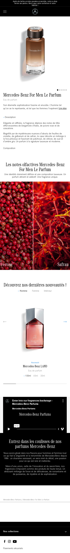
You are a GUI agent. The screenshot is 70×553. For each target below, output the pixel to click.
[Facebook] (4, 541)
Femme (35, 291)
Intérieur (48, 291)
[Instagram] (9, 541)
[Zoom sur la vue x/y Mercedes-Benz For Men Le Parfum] (35, 86)
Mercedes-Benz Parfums (12, 499)
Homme (23, 291)
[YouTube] (15, 542)
